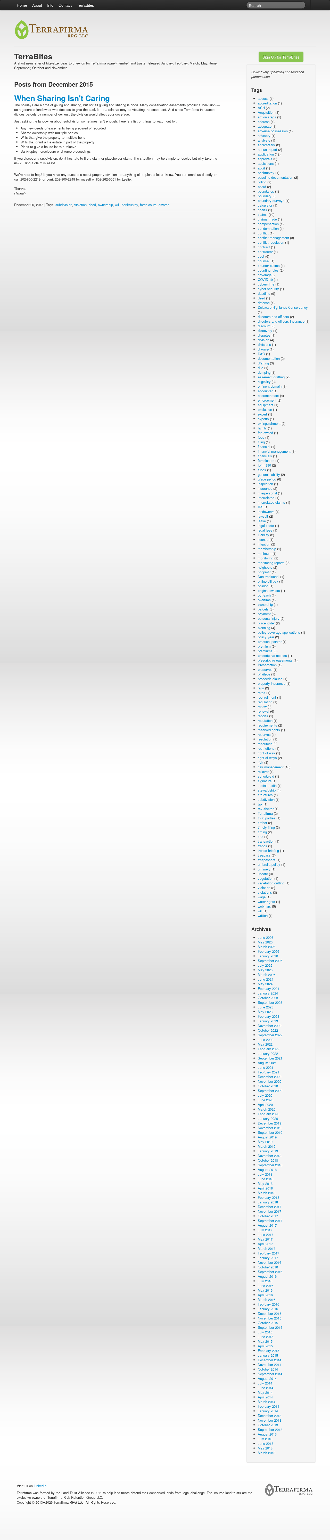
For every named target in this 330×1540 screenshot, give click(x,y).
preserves (265, 669)
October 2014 (268, 1369)
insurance (265, 488)
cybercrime (266, 284)
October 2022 (268, 1030)
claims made (267, 219)
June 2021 (265, 1067)
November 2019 (269, 1127)
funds (262, 469)
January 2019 (268, 1150)
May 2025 (265, 969)
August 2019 (267, 1137)
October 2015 (268, 1322)
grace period (267, 479)
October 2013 (268, 1424)
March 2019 (266, 1146)
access (263, 98)
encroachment (268, 395)
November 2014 (269, 1364)
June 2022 (265, 1039)
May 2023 (265, 1011)
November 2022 (269, 1025)
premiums (265, 650)
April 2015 (265, 1345)
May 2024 (265, 983)
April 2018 (265, 1188)
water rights (266, 901)
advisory (264, 135)
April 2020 (265, 1104)
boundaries (266, 191)
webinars (264, 906)
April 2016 (265, 1294)
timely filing (266, 827)
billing (262, 182)
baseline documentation (275, 177)
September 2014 (270, 1373)
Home (22, 5)
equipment (265, 404)
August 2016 (267, 1276)
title (260, 836)
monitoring (265, 558)
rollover (263, 771)
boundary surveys (271, 200)
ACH (261, 107)
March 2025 (266, 974)
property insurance (271, 683)
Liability (263, 534)
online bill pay (268, 581)
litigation (264, 544)
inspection (265, 483)
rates (261, 692)
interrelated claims (271, 502)
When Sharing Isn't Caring (62, 97)
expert (262, 414)
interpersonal (267, 493)
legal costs (266, 525)
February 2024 (268, 988)
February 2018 (268, 1197)
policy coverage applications (279, 632)
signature (264, 780)
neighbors (265, 567)
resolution (265, 739)
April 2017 (265, 1243)
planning (264, 627)
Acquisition (266, 112)
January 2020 (268, 1118)
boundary (264, 195)
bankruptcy (130, 204)
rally (261, 688)
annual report (267, 149)
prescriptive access (272, 655)
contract (264, 247)
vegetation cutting (271, 883)
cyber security (268, 288)
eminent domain (270, 386)
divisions (264, 344)
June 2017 (265, 1234)
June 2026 (265, 937)
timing (262, 831)
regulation (265, 701)
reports (263, 715)
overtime (264, 599)
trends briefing (268, 850)
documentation (269, 358)
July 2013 (265, 1438)
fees (261, 437)
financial (264, 446)
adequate (264, 126)
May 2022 (265, 1044)
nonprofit (264, 571)
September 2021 (270, 1058)
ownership (105, 204)
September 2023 (270, 1002)
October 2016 (268, 1267)
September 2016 (270, 1271)
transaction (266, 841)
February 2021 (268, 1072)
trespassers (266, 859)
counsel (263, 260)
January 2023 (268, 1020)
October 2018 (268, 1160)
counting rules (268, 270)
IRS (260, 506)
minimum (264, 553)
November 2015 (269, 1318)
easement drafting (271, 376)
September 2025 (270, 960)
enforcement (267, 400)
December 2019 (269, 1123)
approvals (265, 158)
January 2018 (268, 1202)
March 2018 (266, 1192)
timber (262, 822)
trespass (264, 855)
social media (267, 785)
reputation (265, 720)
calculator (265, 205)
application (266, 154)
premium (264, 646)
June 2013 (265, 1443)
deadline (264, 293)
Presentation (267, 664)
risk (260, 762)
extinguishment (269, 423)
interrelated (266, 497)
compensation (268, 223)
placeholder (266, 623)
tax (260, 804)
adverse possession (273, 130)
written (263, 915)
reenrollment (267, 697)
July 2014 (265, 1383)
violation (80, 204)
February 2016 (268, 1304)
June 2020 (265, 1099)
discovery (265, 330)
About (37, 5)
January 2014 (268, 1410)
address (264, 121)
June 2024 (265, 979)
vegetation (265, 878)
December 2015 (269, 1313)
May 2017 (265, 1239)
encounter (265, 390)
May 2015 (265, 1341)
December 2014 (269, 1359)
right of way (266, 753)
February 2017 (268, 1253)
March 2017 (266, 1248)
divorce (164, 204)
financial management (274, 451)
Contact (65, 5)
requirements (267, 725)
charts (262, 209)
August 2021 (267, 1062)
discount (264, 325)
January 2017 (268, 1257)
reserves (264, 734)
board (262, 186)
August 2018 (267, 1169)
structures (265, 794)
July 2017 (265, 1229)
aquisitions (266, 163)
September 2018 (270, 1164)
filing (261, 441)
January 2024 (268, 993)
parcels (263, 609)
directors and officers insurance (281, 321)
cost (261, 256)
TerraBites (85, 5)
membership (267, 548)
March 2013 (266, 1452)
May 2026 (265, 942)
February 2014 (268, 1406)
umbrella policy (269, 864)
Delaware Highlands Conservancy (283, 307)
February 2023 (268, 1016)
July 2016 (265, 1280)
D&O (261, 353)
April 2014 (265, 1397)
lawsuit (263, 516)
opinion (263, 585)
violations (265, 892)
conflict (263, 233)
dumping (264, 372)
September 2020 (270, 1090)
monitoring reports (271, 562)
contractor (265, 251)
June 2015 (265, 1336)
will (117, 204)
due (260, 367)
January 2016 (268, 1308)
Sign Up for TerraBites (281, 57)
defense (264, 302)
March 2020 (266, 1109)
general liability (269, 474)
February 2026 (268, 951)
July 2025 (265, 965)
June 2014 (265, 1387)
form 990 (264, 465)
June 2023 (265, 1007)
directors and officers (273, 316)
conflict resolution (271, 242)
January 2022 (268, 1053)
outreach (264, 595)
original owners (269, 590)
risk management (271, 766)
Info (50, 5)
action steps (267, 117)
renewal (263, 711)
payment (264, 613)
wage (262, 896)
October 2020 (268, 1085)
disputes (264, 335)
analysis (264, 140)
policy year (266, 636)
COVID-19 (265, 279)
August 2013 (267, 1434)
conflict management (273, 237)
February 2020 (268, 1113)
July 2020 (265, 1095)
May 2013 (265, 1448)
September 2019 (270, 1132)
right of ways (267, 757)
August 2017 (267, 1225)
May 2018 (265, 1183)
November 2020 (269, 1081)
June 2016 (265, 1285)
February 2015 (268, 1350)
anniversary (266, 144)
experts (263, 418)
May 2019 (265, 1141)
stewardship (267, 790)
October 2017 (268, 1215)
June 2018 (265, 1178)
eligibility (264, 381)
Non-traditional (268, 576)
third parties (266, 818)
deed (92, 204)
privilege (264, 674)
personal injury (268, 618)
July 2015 (265, 1332)
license (263, 539)
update (263, 873)
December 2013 (269, 1415)
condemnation (268, 228)
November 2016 (269, 1262)
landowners (266, 511)
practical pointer (270, 641)
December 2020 (269, 1076)
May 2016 (265, 1290)
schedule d (266, 776)
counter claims (269, 265)
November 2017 (269, 1211)
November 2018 (269, 1155)
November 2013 (269, 1420)
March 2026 (266, 946)
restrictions (266, 748)
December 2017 (269, 1206)
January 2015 (268, 1355)
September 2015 (270, 1327)
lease (262, 520)
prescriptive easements (275, 660)
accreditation (267, 103)
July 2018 (265, 1174)
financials (265, 455)
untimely (264, 869)
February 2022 (268, 1048)
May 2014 (265, 1392)
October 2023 (268, 997)
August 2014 (267, 1378)
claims (263, 214)
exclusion (265, 409)
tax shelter (266, 808)
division (263, 339)
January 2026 (268, 956)
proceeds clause (270, 678)
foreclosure (148, 204)
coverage (264, 274)
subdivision (63, 204)
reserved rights (269, 729)
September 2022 (270, 1034)
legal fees (265, 530)
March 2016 (266, 1299)
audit (261, 168)
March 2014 (266, 1401)
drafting (263, 363)
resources (265, 743)
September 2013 (270, 1429)
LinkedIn (40, 1485)
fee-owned (265, 432)
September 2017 (270, 1220)
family (262, 428)
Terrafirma (265, 813)
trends (262, 845)
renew (262, 706)
